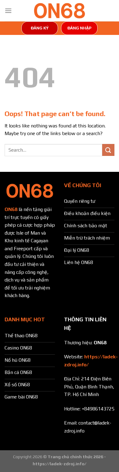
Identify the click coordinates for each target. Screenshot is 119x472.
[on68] (59, 10)
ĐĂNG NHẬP (79, 27)
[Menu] (8, 10)
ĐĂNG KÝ (40, 27)
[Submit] (108, 150)
